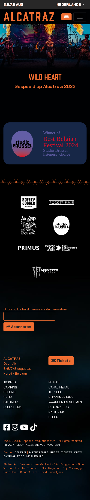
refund (9, 392)
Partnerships (38, 452)
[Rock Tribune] (61, 202)
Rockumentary (60, 397)
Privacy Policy (13, 445)
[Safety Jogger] (29, 202)
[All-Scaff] (29, 224)
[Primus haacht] (29, 247)
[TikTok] (33, 427)
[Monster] (45, 271)
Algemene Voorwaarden (43, 445)
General (21, 452)
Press (54, 452)
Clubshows (13, 407)
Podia (53, 417)
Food (20, 456)
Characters (58, 407)
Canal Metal (58, 387)
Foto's (54, 382)
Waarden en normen (65, 402)
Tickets (63, 360)
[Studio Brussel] (61, 224)
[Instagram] (15, 427)
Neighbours (34, 456)
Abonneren (20, 326)
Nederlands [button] (69, 4)
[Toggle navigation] (79, 16)
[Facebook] (6, 427)
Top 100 (54, 392)
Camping (10, 387)
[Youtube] (24, 427)
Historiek (56, 412)
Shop (7, 397)
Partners (11, 402)
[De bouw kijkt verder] (61, 247)
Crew (78, 452)
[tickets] (66, 16)
